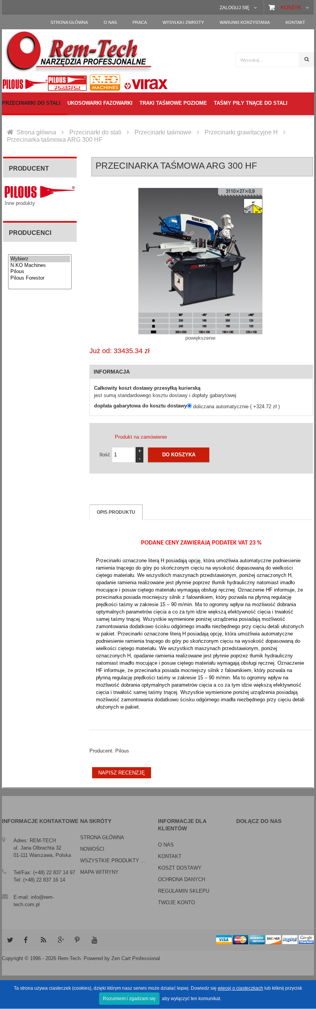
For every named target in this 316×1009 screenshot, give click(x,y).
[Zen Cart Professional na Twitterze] (9, 940)
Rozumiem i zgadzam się (129, 998)
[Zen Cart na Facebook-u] (26, 940)
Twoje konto (176, 902)
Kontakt (170, 856)
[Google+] (60, 940)
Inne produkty (20, 203)
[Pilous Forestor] (40, 278)
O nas (166, 845)
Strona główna (36, 132)
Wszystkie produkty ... (112, 860)
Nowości (92, 849)
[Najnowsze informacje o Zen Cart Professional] (43, 940)
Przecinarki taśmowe (163, 132)
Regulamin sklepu (183, 891)
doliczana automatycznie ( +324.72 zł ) (236, 406)
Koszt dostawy (180, 868)
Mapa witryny (99, 872)
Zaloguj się (234, 7)
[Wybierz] (40, 259)
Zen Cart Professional (135, 958)
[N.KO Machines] (40, 265)
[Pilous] (40, 271)
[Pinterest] (77, 940)
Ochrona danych (181, 879)
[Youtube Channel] (94, 940)
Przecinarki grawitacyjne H (241, 132)
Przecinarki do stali (95, 132)
